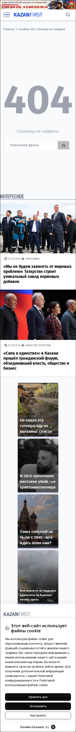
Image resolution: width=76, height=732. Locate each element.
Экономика (33, 258)
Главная (9, 29)
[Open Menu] (6, 15)
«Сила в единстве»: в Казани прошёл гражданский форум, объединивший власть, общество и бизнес (36, 361)
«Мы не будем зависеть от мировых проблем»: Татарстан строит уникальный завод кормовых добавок (37, 274)
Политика (45, 345)
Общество (32, 345)
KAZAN (28, 15)
